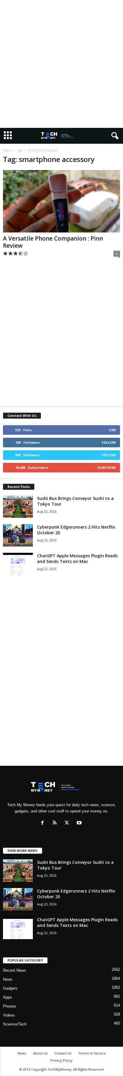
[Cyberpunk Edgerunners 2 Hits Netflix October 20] (18, 535)
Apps (7, 997)
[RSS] (56, 823)
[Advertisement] (61, 63)
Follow (109, 442)
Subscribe (106, 467)
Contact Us (62, 1053)
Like (112, 430)
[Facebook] (44, 823)
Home (7, 150)
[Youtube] (79, 823)
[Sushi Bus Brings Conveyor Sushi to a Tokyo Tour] (18, 506)
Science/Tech (15, 1024)
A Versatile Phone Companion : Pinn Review (53, 242)
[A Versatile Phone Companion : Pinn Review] (61, 201)
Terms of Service (92, 1053)
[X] (68, 823)
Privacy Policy (61, 1060)
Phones (9, 1006)
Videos (9, 1015)
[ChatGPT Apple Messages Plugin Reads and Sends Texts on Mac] (18, 564)
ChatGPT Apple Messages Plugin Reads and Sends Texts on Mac (77, 558)
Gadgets (10, 988)
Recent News (14, 970)
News (8, 979)
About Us (40, 1053)
